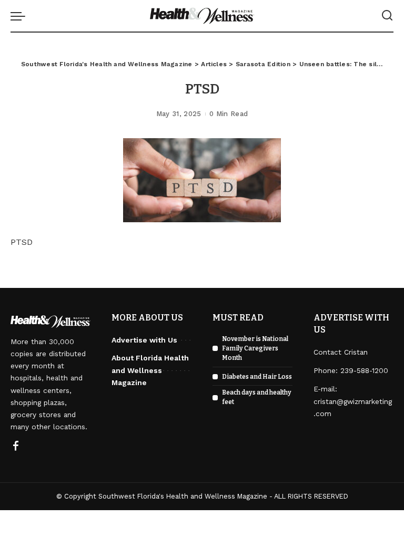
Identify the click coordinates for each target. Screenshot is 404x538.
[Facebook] (16, 446)
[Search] (387, 16)
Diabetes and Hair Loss (257, 376)
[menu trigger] (21, 16)
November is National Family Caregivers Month (255, 348)
